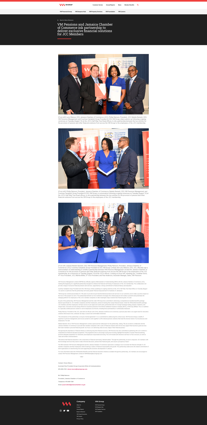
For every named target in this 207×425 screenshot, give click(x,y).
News (119, 5)
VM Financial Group (66, 11)
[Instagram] (61, 410)
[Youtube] (68, 410)
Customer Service (98, 5)
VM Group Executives (82, 414)
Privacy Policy (80, 418)
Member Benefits (129, 5)
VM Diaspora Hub (80, 11)
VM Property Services (95, 11)
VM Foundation (110, 11)
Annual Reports (110, 5)
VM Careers (121, 11)
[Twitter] (64, 410)
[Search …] (138, 5)
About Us (79, 405)
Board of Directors (81, 411)
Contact (78, 407)
